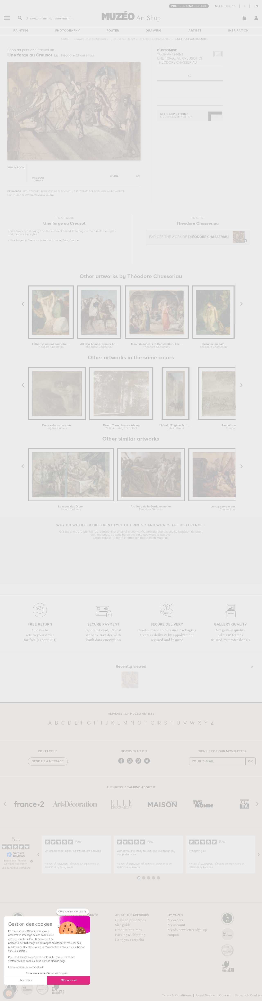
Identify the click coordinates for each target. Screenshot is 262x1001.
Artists (195, 30)
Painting (20, 30)
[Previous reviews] (38, 854)
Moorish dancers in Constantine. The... (156, 345)
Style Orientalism (123, 39)
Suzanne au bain (213, 345)
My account (176, 925)
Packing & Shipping (130, 935)
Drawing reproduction (90, 39)
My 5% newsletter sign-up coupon (187, 932)
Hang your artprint (129, 939)
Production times (128, 930)
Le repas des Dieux (70, 508)
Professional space (189, 6)
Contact (225, 995)
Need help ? (225, 6)
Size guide (123, 925)
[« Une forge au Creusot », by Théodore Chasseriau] (130, 680)
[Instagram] (130, 763)
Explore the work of (189, 237)
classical (56, 231)
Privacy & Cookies (248, 995)
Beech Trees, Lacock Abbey (121, 427)
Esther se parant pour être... (50, 345)
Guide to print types (130, 920)
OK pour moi (69, 980)
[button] (9, 993)
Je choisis (25, 980)
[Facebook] (122, 763)
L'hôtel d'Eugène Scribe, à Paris (175, 427)
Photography (67, 30)
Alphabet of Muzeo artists (131, 714)
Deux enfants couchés (56, 427)
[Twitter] (148, 763)
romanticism (21, 234)
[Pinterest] (139, 763)
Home (65, 39)
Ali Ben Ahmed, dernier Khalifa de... (99, 345)
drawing (34, 231)
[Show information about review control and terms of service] (31, 861)
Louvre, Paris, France (65, 240)
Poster (113, 30)
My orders (175, 920)
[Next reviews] (259, 854)
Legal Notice (205, 995)
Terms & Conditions (176, 995)
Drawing (154, 30)
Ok (250, 761)
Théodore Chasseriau (155, 39)
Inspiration (238, 30)
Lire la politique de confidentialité (26, 967)
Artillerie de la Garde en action (151, 508)
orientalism (100, 231)
